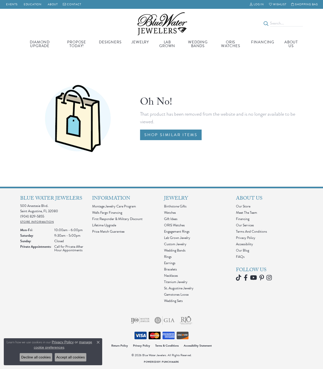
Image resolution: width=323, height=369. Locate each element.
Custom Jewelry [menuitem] (175, 244)
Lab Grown (167, 44)
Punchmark (170, 362)
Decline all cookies (36, 357)
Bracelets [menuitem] (170, 269)
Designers (110, 42)
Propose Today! (76, 44)
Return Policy (119, 345)
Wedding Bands (198, 44)
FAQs (240, 256)
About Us (291, 44)
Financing (262, 42)
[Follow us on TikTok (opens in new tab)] (238, 278)
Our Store (243, 206)
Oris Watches (230, 44)
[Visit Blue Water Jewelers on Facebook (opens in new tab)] (246, 278)
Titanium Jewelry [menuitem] (175, 282)
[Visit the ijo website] (140, 320)
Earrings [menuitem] (169, 263)
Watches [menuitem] (170, 212)
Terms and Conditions (251, 231)
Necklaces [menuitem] (171, 275)
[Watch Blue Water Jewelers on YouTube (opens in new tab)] (253, 278)
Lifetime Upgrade (104, 225)
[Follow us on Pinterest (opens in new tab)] (261, 278)
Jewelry (140, 42)
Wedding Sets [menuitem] (173, 300)
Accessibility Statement (198, 345)
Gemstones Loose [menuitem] (176, 294)
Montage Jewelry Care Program (114, 206)
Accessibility (244, 244)
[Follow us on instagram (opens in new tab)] (269, 278)
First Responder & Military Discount (117, 219)
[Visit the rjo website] (186, 320)
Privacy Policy (245, 237)
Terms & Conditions (167, 345)
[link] (11, 4)
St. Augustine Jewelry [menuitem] (179, 288)
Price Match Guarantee (108, 231)
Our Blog (242, 250)
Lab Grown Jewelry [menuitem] (177, 237)
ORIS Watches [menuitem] (174, 225)
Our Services (245, 225)
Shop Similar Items (170, 135)
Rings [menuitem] (168, 256)
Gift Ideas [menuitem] (170, 219)
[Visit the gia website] (164, 320)
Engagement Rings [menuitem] (177, 231)
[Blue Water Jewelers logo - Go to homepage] (161, 23)
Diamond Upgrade (40, 44)
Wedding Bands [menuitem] (174, 250)
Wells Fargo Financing (107, 212)
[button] (257, 4)
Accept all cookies (70, 357)
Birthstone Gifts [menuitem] (175, 206)
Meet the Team (246, 212)
